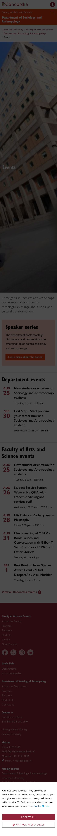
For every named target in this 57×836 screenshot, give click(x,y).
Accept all (28, 817)
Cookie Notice (41, 806)
